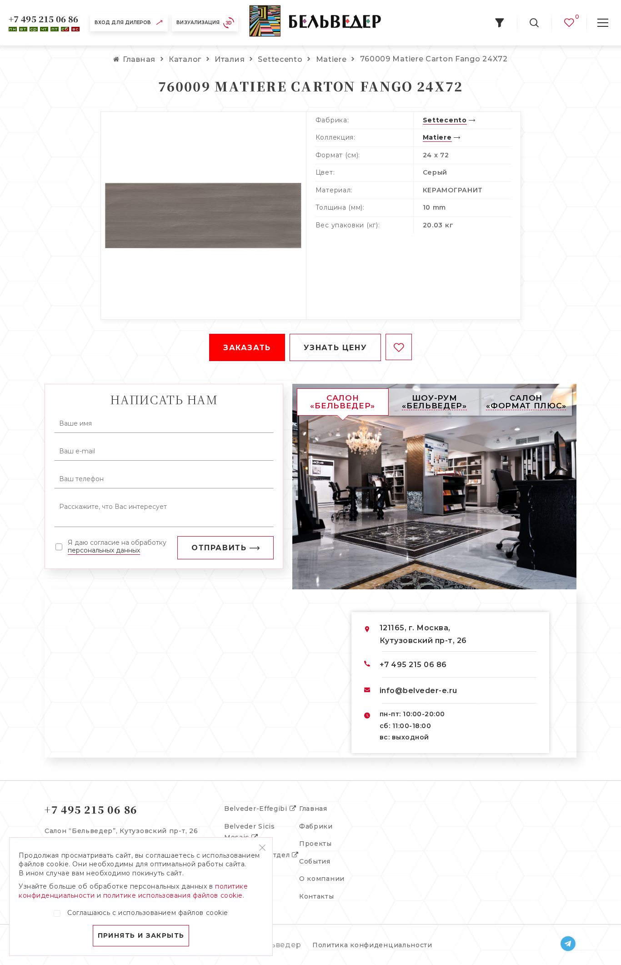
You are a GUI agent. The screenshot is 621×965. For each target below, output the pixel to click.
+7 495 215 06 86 (44, 19)
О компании (322, 879)
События (315, 861)
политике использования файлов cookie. (174, 895)
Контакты (316, 896)
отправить (218, 547)
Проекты (315, 843)
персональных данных (104, 550)
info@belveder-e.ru (418, 690)
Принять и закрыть (141, 935)
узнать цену (335, 347)
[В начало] (315, 22)
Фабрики (316, 826)
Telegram (568, 943)
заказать (247, 347)
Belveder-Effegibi (257, 808)
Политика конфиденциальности (372, 945)
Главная (313, 808)
